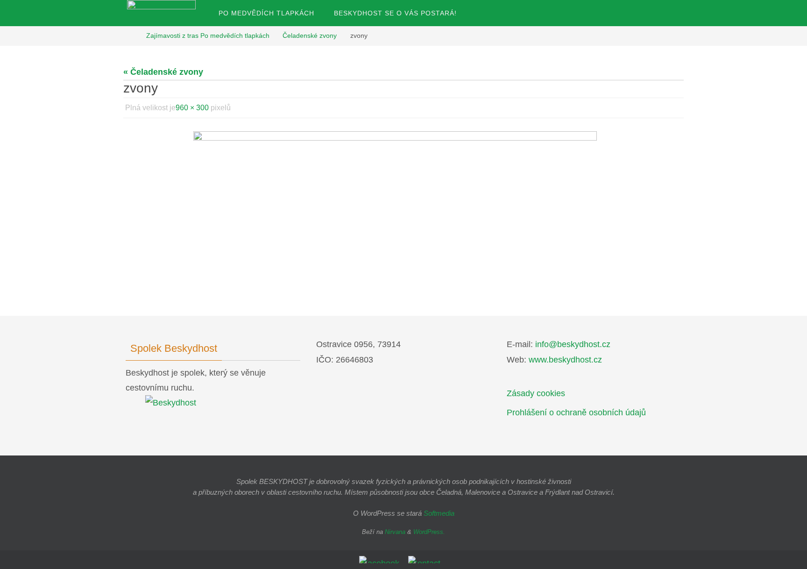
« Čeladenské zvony (163, 72)
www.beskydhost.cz (565, 359)
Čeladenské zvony (310, 35)
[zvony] (403, 197)
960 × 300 (192, 108)
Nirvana (395, 531)
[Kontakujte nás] (426, 559)
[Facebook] (381, 559)
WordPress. (429, 531)
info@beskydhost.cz (572, 344)
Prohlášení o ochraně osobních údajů (576, 412)
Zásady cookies (536, 393)
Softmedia (439, 513)
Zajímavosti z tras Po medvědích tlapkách (207, 35)
